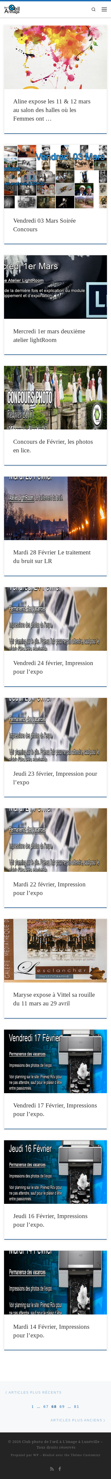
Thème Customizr (85, 1455)
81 (76, 1406)
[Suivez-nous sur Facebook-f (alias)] (59, 1469)
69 (62, 1406)
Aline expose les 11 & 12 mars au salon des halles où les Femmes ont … (52, 110)
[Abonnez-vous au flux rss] (52, 1469)
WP (36, 1455)
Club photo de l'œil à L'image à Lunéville (61, 1441)
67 (46, 1406)
